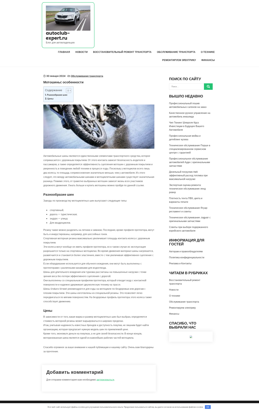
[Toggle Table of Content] (67, 90)
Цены (50, 98)
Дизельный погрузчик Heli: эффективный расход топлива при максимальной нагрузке (188, 175)
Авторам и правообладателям (186, 251)
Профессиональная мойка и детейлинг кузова (185, 137)
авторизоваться (105, 379)
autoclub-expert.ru (58, 36)
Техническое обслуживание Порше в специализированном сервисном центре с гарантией (189, 149)
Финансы (208, 60)
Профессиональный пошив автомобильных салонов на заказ (187, 105)
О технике (208, 52)
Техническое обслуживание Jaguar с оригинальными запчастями (190, 219)
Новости (81, 52)
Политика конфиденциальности (186, 257)
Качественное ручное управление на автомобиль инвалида (189, 114)
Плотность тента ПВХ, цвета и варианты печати (185, 200)
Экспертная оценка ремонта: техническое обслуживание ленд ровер (187, 188)
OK (207, 407)
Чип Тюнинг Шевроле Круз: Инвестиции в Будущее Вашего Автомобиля (186, 126)
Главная (64, 52)
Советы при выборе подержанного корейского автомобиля (188, 228)
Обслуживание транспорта (176, 52)
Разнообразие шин (57, 94)
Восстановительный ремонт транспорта (122, 52)
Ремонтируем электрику (179, 60)
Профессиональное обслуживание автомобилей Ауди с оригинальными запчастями (189, 162)
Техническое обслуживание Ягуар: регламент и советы (188, 209)
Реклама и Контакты (180, 263)
